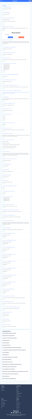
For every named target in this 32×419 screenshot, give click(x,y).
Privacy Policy (18, 404)
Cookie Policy (18, 407)
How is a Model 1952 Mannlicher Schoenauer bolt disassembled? (11, 347)
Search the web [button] (10, 37)
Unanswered (2, 390)
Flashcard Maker (3, 403)
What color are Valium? (5, 342)
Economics (17, 397)
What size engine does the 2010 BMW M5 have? (9, 378)
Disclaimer (17, 406)
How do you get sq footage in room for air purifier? (9, 357)
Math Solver (2, 406)
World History (18, 391)
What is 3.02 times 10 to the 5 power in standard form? (10, 373)
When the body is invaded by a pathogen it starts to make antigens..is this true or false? (15, 371)
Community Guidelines (4, 400)
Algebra (17, 387)
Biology (17, 390)
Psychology (17, 394)
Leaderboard (2, 387)
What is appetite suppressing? (6, 359)
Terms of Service (18, 403)
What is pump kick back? (6, 340)
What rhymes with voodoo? (6, 345)
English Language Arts (19, 393)
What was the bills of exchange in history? (8, 335)
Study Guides (3, 404)
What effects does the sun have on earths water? (9, 366)
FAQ (1, 407)
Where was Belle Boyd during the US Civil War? (9, 333)
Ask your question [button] (21, 37)
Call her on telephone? (5, 352)
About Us (17, 400)
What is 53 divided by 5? (5, 376)
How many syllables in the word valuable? (8, 369)
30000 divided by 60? (5, 354)
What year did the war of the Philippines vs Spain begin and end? (11, 364)
